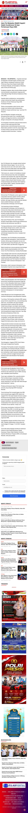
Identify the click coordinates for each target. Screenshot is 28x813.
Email (3, 484)
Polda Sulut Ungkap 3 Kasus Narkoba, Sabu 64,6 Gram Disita (14, 759)
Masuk (19, 797)
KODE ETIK (13, 793)
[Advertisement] (14, 71)
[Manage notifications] (24, 810)
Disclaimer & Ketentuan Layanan (16, 791)
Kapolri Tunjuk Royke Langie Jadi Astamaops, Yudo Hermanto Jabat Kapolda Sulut (8, 569)
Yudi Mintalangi (4, 29)
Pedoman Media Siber (11, 797)
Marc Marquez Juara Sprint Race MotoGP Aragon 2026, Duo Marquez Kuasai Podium (9, 577)
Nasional (11, 5)
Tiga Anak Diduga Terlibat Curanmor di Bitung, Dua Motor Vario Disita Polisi (13, 776)
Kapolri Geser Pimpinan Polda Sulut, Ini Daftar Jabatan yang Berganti (8, 552)
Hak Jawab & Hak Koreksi (17, 801)
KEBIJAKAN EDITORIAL (18, 803)
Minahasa (5, 21)
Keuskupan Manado (6, 445)
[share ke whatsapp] (11, 34)
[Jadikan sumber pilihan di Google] (2, 34)
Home (2, 5)
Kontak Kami (7, 803)
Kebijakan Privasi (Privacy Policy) (13, 799)
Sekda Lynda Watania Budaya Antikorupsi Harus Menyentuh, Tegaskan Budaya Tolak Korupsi (9, 560)
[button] (20, 62)
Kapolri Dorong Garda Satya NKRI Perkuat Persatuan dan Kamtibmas (12, 772)
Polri (6, 5)
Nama (3, 478)
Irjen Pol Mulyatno (10, 442)
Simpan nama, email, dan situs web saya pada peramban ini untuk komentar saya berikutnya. (15, 491)
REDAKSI (4, 791)
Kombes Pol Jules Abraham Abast (9, 448)
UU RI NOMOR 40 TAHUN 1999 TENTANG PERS (13, 795)
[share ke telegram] (14, 34)
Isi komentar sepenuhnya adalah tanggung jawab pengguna (13, 463)
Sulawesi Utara (19, 5)
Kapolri (16, 442)
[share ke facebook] (5, 34)
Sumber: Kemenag (14, 736)
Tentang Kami (6, 801)
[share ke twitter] (8, 34)
